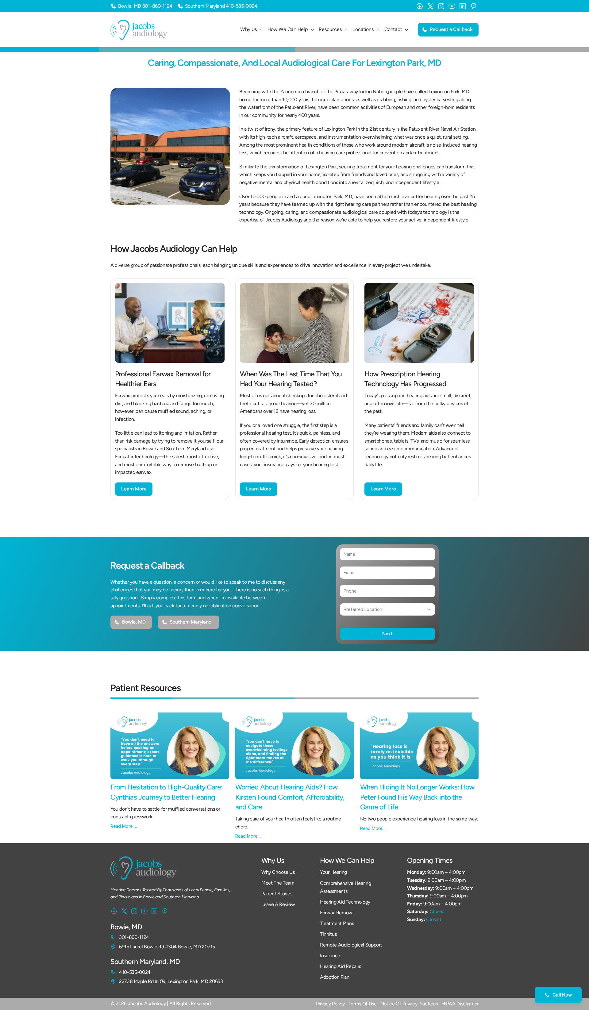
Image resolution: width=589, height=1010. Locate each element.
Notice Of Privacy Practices (409, 1004)
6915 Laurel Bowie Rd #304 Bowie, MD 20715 (167, 947)
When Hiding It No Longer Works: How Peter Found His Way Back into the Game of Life (418, 797)
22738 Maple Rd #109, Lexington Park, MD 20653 (171, 981)
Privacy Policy (330, 1004)
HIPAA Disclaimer (460, 1004)
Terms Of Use (362, 1004)
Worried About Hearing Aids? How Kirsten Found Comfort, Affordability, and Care (290, 797)
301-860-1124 (157, 6)
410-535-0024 (241, 6)
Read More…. (123, 826)
